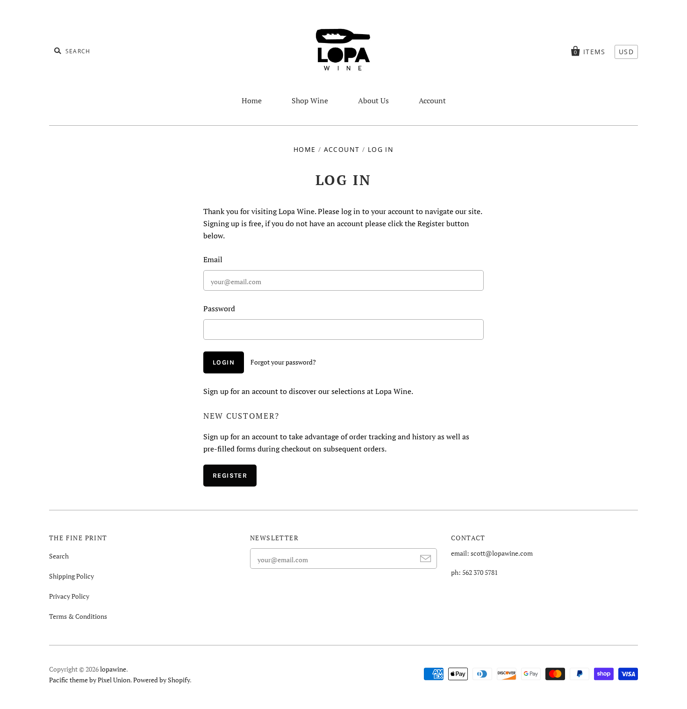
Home (252, 100)
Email (212, 259)
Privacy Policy (69, 596)
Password (219, 308)
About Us (373, 100)
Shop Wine (310, 100)
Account (432, 100)
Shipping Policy (71, 576)
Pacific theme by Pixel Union (89, 679)
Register (230, 476)
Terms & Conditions (78, 616)
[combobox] (100, 50)
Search (59, 555)
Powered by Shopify (161, 679)
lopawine (113, 669)
